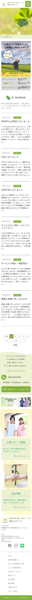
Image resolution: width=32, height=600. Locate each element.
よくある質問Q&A (14, 568)
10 (16, 341)
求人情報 (11, 579)
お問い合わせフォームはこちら (16, 389)
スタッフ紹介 (13, 591)
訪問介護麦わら (13, 560)
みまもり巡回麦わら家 (16, 564)
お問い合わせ (13, 587)
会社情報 (11, 583)
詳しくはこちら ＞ (22, 456)
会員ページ (12, 575)
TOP (9, 556)
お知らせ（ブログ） (15, 571)
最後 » (16, 345)
